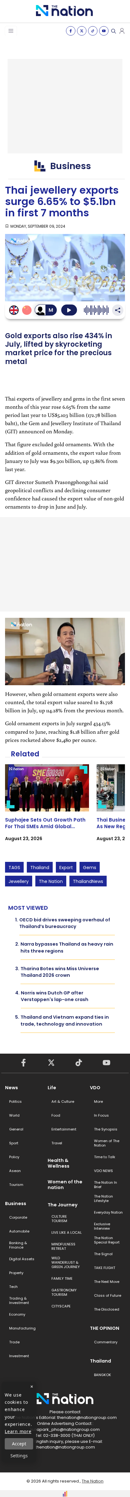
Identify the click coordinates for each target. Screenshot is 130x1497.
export (66, 867)
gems (89, 867)
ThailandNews (88, 881)
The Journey (63, 1205)
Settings (19, 1456)
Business (15, 1203)
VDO (95, 1087)
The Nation (51, 881)
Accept (19, 1444)
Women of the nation (65, 1185)
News (11, 1087)
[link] (47, 808)
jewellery (19, 881)
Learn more (18, 1431)
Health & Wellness (58, 1163)
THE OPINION (104, 1328)
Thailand (39, 867)
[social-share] (70, 31)
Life (52, 1087)
